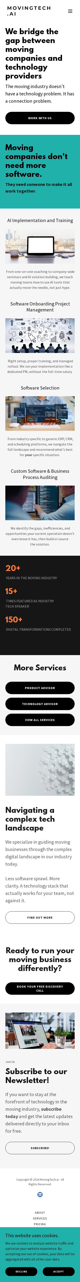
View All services (40, 720)
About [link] (40, 1213)
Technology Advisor (40, 704)
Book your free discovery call (40, 989)
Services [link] (40, 1218)
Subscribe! (40, 1148)
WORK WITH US (40, 118)
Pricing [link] (40, 1224)
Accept (58, 1271)
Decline (21, 1271)
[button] (70, 11)
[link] (29, 14)
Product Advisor (40, 688)
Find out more (40, 918)
